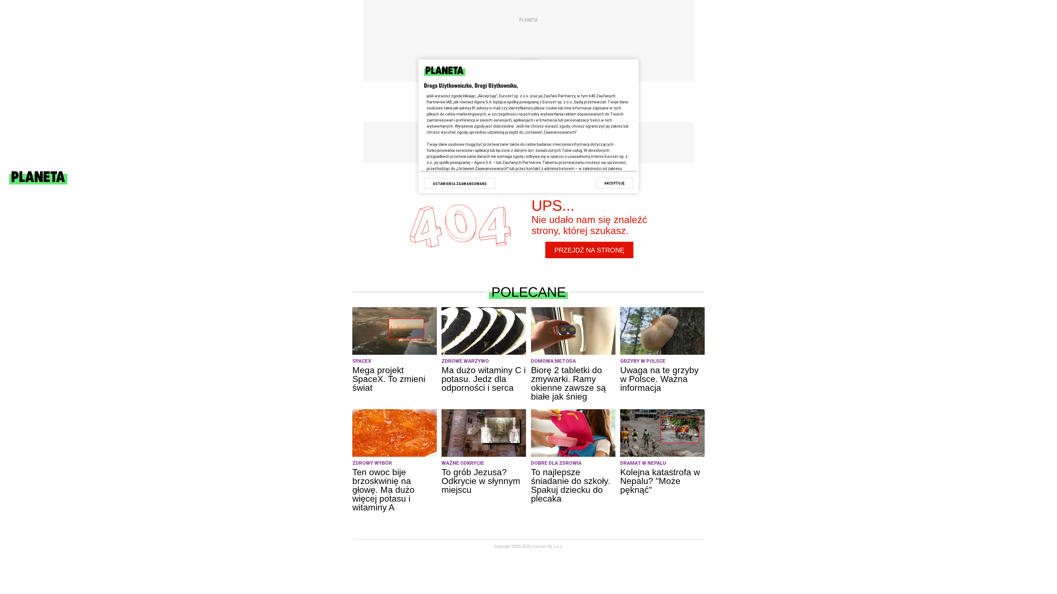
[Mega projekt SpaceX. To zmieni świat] (394, 331)
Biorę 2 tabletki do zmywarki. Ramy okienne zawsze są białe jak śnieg (568, 383)
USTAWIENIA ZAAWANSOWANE (460, 184)
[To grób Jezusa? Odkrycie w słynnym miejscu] (484, 433)
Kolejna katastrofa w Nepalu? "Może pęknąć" (660, 481)
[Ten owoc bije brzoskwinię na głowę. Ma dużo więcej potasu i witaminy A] (394, 433)
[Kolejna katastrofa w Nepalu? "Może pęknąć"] (662, 433)
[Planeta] (38, 183)
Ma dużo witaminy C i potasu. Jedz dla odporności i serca (484, 379)
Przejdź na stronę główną (589, 252)
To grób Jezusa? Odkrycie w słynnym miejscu (481, 481)
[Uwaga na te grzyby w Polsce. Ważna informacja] (662, 331)
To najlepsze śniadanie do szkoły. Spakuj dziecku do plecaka (570, 485)
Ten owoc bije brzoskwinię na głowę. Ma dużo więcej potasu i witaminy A (383, 489)
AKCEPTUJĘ (614, 183)
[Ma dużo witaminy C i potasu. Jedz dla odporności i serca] (484, 331)
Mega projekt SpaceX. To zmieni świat (388, 379)
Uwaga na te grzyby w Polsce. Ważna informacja (659, 379)
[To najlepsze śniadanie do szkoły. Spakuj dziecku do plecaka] (573, 433)
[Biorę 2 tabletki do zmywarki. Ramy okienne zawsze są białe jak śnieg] (573, 331)
